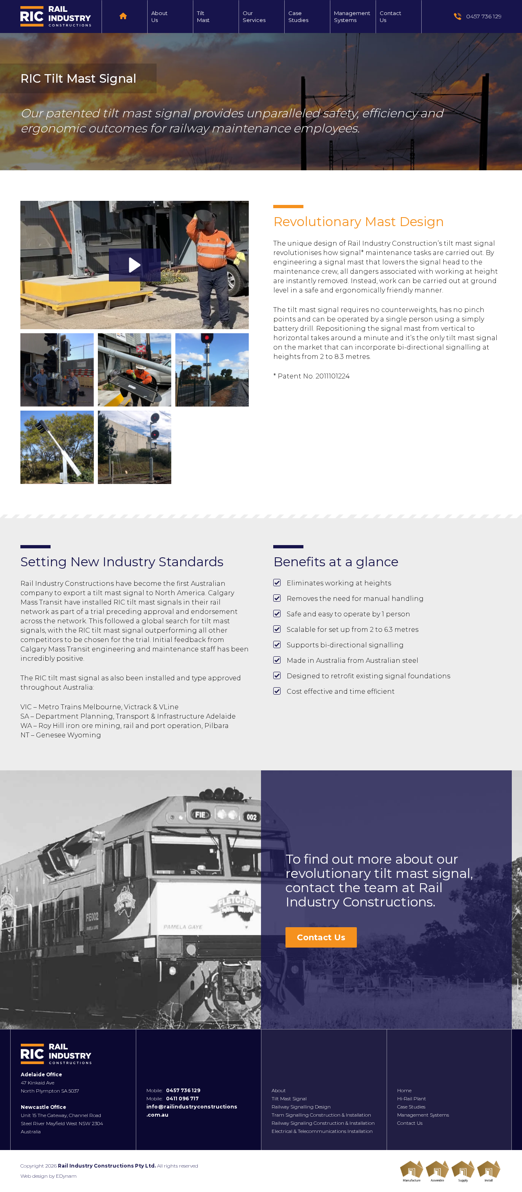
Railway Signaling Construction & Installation (323, 1123)
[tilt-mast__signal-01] (57, 370)
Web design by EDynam (48, 1176)
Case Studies (411, 1107)
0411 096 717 (182, 1099)
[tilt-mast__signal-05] (134, 447)
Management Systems (423, 1115)
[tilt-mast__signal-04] (57, 447)
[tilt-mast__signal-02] (134, 370)
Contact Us (321, 937)
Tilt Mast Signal (289, 1099)
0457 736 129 (183, 1090)
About (279, 1090)
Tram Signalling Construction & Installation (321, 1115)
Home (404, 1090)
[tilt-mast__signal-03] (212, 370)
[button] (135, 265)
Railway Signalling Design (301, 1107)
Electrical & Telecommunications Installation (322, 1131)
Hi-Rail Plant (411, 1099)
